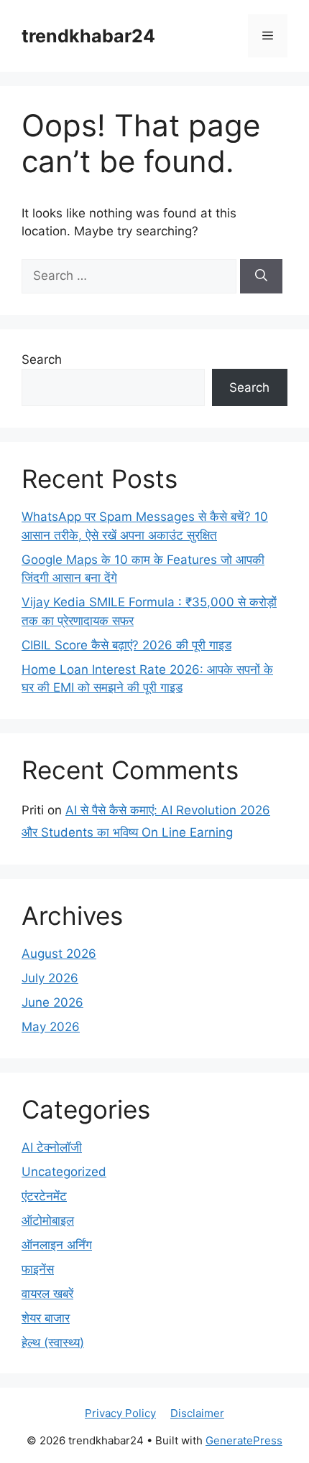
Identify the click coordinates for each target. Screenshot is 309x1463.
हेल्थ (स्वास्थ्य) (53, 1342)
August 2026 (59, 953)
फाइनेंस (38, 1269)
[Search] (261, 276)
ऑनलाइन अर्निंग (57, 1245)
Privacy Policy (120, 1413)
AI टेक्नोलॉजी (52, 1147)
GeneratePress (244, 1440)
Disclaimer (197, 1413)
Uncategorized (64, 1172)
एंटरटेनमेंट (44, 1196)
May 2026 (51, 1027)
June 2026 (52, 1002)
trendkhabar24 (88, 36)
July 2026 (50, 978)
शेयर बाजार (46, 1318)
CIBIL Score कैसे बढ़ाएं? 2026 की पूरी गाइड (126, 645)
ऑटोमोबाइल (48, 1220)
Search (42, 359)
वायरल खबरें (47, 1293)
